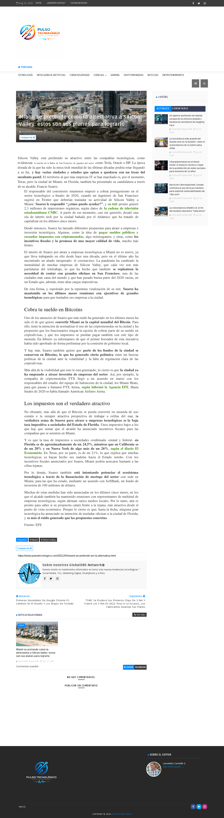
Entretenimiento (173, 75)
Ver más (141, 614)
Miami (21, 625)
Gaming (115, 75)
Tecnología (25, 75)
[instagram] (204, 3)
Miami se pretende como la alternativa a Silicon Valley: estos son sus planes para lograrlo (35, 653)
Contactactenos (79, 2)
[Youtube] (187, 806)
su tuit (112, 203)
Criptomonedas (134, 75)
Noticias (153, 75)
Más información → (173, 766)
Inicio (38, 2)
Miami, (64, 131)
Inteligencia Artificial (51, 75)
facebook (140, 667)
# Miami (34, 539)
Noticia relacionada (30, 614)
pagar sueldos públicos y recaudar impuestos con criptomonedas (81, 234)
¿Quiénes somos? (56, 2)
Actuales (163, 108)
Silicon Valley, (74, 131)
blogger (128, 667)
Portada (26, 67)
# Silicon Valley (48, 539)
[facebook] (193, 3)
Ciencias (99, 75)
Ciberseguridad (80, 75)
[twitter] (198, 3)
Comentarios (180, 109)
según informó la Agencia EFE (105, 386)
